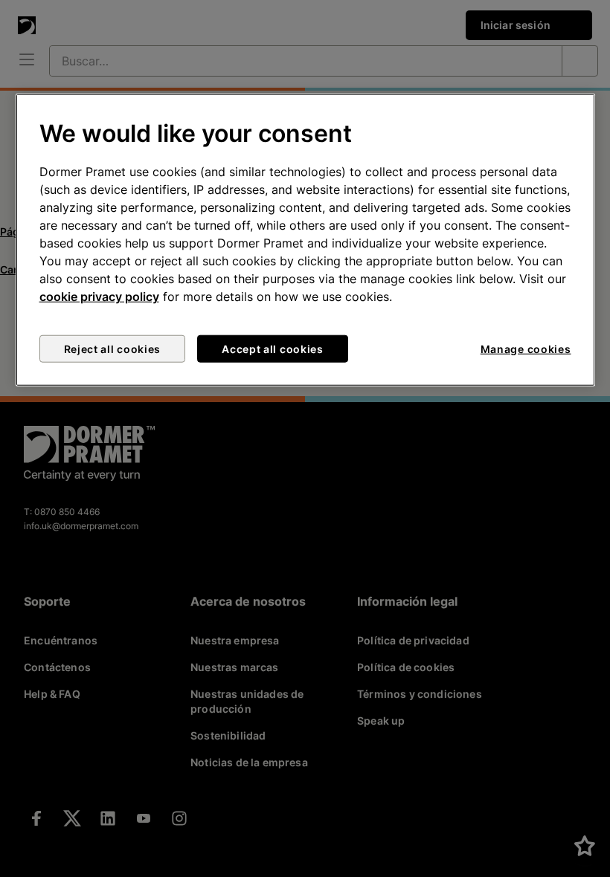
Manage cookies (526, 349)
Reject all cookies (112, 349)
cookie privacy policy (99, 296)
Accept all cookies (273, 349)
